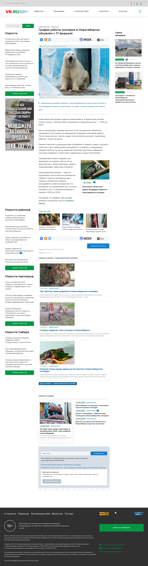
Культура (123, 11)
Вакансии (57, 513)
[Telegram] (49, 39)
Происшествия (82, 11)
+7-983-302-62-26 (50, 548)
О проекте (10, 513)
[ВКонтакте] (41, 39)
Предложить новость (98, 246)
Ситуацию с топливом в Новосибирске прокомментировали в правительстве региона (125, 98)
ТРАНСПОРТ (119, 59)
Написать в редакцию (121, 528)
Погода (69, 513)
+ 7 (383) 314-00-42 (44, 546)
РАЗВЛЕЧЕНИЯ (54, 288)
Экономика (59, 11)
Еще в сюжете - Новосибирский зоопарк (58, 384)
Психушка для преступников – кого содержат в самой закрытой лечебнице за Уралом (73, 468)
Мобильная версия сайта (110, 551)
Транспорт (104, 11)
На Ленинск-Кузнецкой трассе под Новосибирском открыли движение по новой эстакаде (128, 65)
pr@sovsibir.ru (34, 548)
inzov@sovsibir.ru (75, 546)
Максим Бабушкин (60, 46)
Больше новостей (19, 93)
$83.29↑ (25, 3)
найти (28, 26)
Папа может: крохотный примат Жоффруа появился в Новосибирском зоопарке (94, 190)
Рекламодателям (40, 513)
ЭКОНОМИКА (120, 92)
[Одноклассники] (45, 39)
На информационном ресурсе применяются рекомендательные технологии (28, 552)
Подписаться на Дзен (52, 481)
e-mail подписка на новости (113, 545)
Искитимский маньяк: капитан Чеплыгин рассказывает (61, 465)
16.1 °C (18, 3)
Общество (38, 11)
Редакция (23, 513)
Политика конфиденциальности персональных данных (21, 560)
